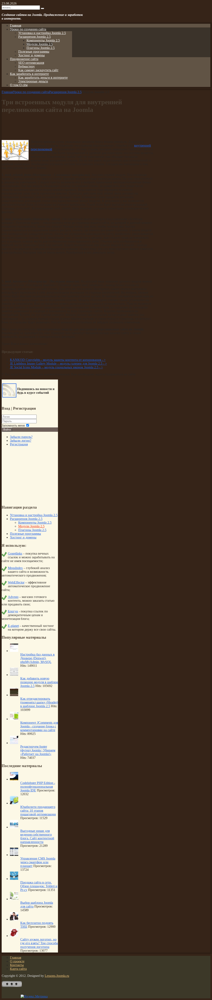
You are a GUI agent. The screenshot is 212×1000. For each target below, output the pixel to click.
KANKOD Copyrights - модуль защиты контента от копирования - (58, 360)
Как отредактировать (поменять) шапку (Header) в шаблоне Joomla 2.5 (39, 702)
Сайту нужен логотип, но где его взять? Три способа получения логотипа (39, 943)
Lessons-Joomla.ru (57, 975)
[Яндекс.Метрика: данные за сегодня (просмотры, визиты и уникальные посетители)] (34, 996)
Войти (7, 429)
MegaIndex (15, 568)
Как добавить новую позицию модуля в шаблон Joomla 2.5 (39, 682)
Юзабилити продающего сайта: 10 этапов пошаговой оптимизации (38, 810)
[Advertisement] (78, 127)
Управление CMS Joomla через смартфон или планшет (37, 862)
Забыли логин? (20, 440)
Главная (7, 92)
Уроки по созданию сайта (31, 92)
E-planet (13, 626)
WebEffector (16, 582)
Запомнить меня (13, 425)
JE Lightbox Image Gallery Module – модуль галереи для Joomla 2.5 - (58, 363)
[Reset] (42, 8)
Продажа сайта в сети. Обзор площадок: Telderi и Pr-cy (38, 886)
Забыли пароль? (21, 437)
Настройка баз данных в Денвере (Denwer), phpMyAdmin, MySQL (37, 658)
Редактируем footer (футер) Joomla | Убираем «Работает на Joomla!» (37, 750)
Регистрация (19, 444)
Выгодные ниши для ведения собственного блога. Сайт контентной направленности (37, 836)
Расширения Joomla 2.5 (65, 92)
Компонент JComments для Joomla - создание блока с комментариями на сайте (39, 726)
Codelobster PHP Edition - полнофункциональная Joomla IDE (37, 786)
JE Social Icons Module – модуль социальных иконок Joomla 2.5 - (56, 367)
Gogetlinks (15, 553)
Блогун (13, 611)
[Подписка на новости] (9, 396)
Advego (13, 597)
